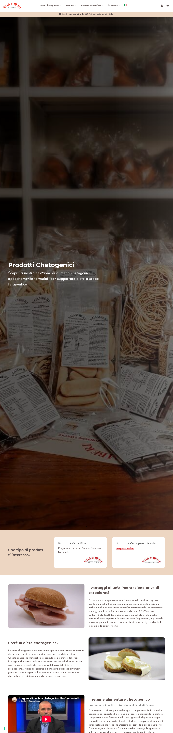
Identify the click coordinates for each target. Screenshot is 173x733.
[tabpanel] (86, 273)
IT (129, 5)
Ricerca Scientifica (90, 6)
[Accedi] (162, 6)
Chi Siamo (112, 6)
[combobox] (127, 5)
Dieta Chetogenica (49, 6)
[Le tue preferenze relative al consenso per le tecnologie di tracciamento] (4, 728)
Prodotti (69, 6)
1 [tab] (86, 526)
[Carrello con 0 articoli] (167, 6)
